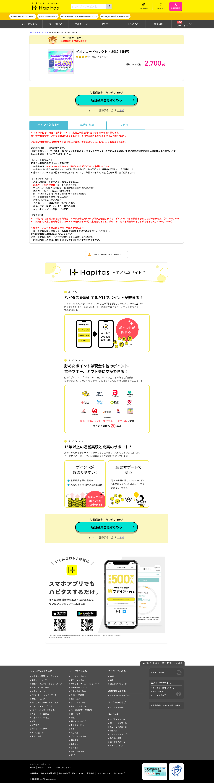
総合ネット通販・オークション (45, 676)
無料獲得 (74, 740)
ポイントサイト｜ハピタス (38, 32)
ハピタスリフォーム (62, 768)
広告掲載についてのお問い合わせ (167, 705)
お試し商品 (36, 736)
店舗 (112, 676)
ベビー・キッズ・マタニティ (44, 710)
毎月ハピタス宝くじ (118, 723)
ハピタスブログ (159, 695)
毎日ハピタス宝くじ (118, 727)
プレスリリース (103, 773)
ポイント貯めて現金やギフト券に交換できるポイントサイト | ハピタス (45, 6)
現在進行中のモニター (119, 684)
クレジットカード (78, 703)
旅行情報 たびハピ (117, 742)
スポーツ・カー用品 (40, 718)
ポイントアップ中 (39, 729)
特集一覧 (113, 731)
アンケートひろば (117, 707)
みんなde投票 (115, 738)
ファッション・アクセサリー (44, 706)
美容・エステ (76, 699)
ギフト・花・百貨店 (40, 714)
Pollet (32, 768)
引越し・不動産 (77, 695)
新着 (34, 721)
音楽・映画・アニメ (79, 688)
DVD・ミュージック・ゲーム (44, 695)
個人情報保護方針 (48, 773)
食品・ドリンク (38, 699)
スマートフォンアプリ (119, 734)
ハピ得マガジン (116, 746)
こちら (120, 110)
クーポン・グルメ (78, 676)
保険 (73, 718)
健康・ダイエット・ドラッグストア (47, 684)
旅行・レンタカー (78, 680)
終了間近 (35, 725)
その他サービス (77, 725)
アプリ (73, 755)
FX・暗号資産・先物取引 (81, 710)
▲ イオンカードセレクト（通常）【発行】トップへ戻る (162, 663)
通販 (112, 680)
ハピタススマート (117, 719)
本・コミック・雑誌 (40, 688)
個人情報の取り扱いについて (71, 773)
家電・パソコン (38, 691)
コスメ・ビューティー (41, 680)
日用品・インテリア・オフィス (45, 703)
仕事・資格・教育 (78, 691)
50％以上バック (38, 733)
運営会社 (90, 773)
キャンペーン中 (77, 751)
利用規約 (34, 773)
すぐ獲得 (74, 748)
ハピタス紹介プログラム (120, 696)
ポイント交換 (158, 673)
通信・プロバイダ (78, 721)
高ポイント (75, 744)
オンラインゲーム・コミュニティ (85, 684)
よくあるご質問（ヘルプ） (164, 688)
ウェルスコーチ (44, 768)
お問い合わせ (158, 691)
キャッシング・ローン (80, 706)
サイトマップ (119, 773)
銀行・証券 (75, 714)
